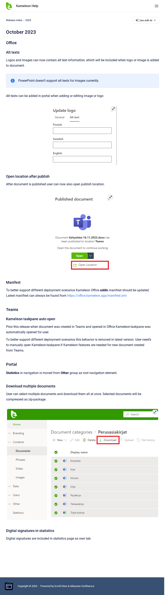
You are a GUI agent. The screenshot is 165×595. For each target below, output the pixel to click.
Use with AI (145, 20)
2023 (28, 20)
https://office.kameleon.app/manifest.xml (97, 296)
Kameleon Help (27, 6)
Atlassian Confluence (82, 586)
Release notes (14, 20)
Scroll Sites (60, 586)
